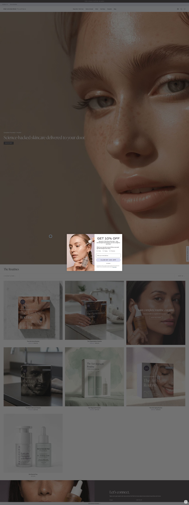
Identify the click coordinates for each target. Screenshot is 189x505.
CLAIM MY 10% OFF (108, 260)
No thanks (108, 263)
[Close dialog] (50, 236)
